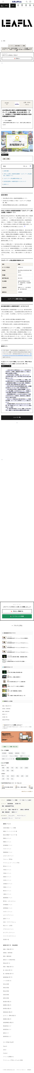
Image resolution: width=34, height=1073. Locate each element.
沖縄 (12, 770)
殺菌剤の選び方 (7, 1005)
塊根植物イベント (7, 852)
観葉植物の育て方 (7, 977)
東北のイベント (7, 866)
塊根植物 (11, 753)
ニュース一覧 (16, 417)
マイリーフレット (21, 815)
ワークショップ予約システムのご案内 (13, 1060)
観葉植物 (17, 753)
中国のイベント (7, 873)
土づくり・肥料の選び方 (9, 1015)
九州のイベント (7, 880)
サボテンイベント (7, 911)
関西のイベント (7, 841)
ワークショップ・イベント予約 (11, 862)
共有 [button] (4, 40)
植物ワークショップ (24, 756)
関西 (8, 767)
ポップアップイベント (9, 932)
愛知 (18, 776)
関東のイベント (7, 838)
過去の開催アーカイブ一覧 (10, 834)
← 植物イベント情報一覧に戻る (10, 746)
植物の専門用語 (5, 719)
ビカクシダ (4, 756)
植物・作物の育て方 (6, 705)
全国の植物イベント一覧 (22, 758)
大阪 (8, 776)
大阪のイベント (7, 894)
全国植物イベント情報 (12, 800)
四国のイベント (7, 876)
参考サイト (6, 184)
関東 (3, 767)
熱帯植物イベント (7, 908)
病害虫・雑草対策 (6, 708)
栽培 (4, 158)
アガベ (23, 753)
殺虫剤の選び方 (7, 1001)
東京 (3, 776)
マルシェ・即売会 (14, 756)
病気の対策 (6, 987)
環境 (8, 158)
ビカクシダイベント (8, 855)
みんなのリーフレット (7, 818)
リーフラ (11, 45)
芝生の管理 (6, 984)
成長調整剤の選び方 (8, 1022)
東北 (17, 767)
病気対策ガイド (7, 1029)
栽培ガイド (4, 714)
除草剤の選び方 (7, 1008)
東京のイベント (7, 890)
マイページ (17, 818)
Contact (5, 1053)
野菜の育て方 (6, 963)
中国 (3, 770)
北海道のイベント (7, 883)
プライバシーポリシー (21, 1069)
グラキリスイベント (8, 929)
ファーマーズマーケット (9, 936)
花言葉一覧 (4, 717)
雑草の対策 (6, 998)
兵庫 (3, 778)
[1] (24, 226)
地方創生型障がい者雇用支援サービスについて (15, 181)
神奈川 (12, 776)
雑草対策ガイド (7, 1036)
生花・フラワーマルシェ (9, 922)
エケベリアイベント (8, 915)
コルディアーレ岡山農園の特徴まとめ (13, 178)
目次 (4, 166)
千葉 (8, 778)
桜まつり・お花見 (7, 925)
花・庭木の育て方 (7, 970)
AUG (6, 5)
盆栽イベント (6, 918)
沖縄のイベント (7, 887)
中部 (12, 767)
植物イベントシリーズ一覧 (8, 758)
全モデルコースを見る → (27, 791)
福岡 (22, 776)
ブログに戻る (18, 625)
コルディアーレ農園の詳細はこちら (17, 299)
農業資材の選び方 (7, 1012)
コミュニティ (11, 815)
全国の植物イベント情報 (20, 45)
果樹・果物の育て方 (8, 966)
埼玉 (12, 778)
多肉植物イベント (7, 845)
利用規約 (29, 1069)
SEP (13, 5)
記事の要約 (6, 170)
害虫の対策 (6, 991)
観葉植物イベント (7, 897)
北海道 (26, 767)
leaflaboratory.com (11, 1069)
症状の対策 (6, 994)
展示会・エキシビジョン (9, 901)
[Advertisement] (17, 80)
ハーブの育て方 (7, 980)
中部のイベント (7, 869)
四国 (8, 770)
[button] (3, 1)
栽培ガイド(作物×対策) (9, 959)
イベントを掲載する (8, 1056)
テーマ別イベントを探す (25, 800)
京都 (27, 776)
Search (5, 1046)
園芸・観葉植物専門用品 (8, 806)
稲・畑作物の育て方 (8, 973)
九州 (21, 767)
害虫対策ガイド (7, 1026)
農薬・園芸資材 (5, 711)
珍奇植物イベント (7, 904)
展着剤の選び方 (7, 1019)
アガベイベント (7, 848)
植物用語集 (10, 803)
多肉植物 (4, 753)
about (4, 1049)
